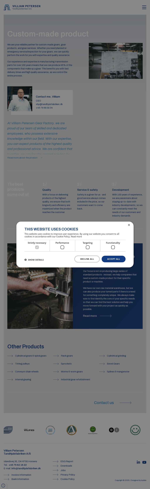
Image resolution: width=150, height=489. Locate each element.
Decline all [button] (87, 259)
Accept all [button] (113, 259)
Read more (76, 236)
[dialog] (75, 244)
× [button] (129, 225)
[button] (34, 259)
